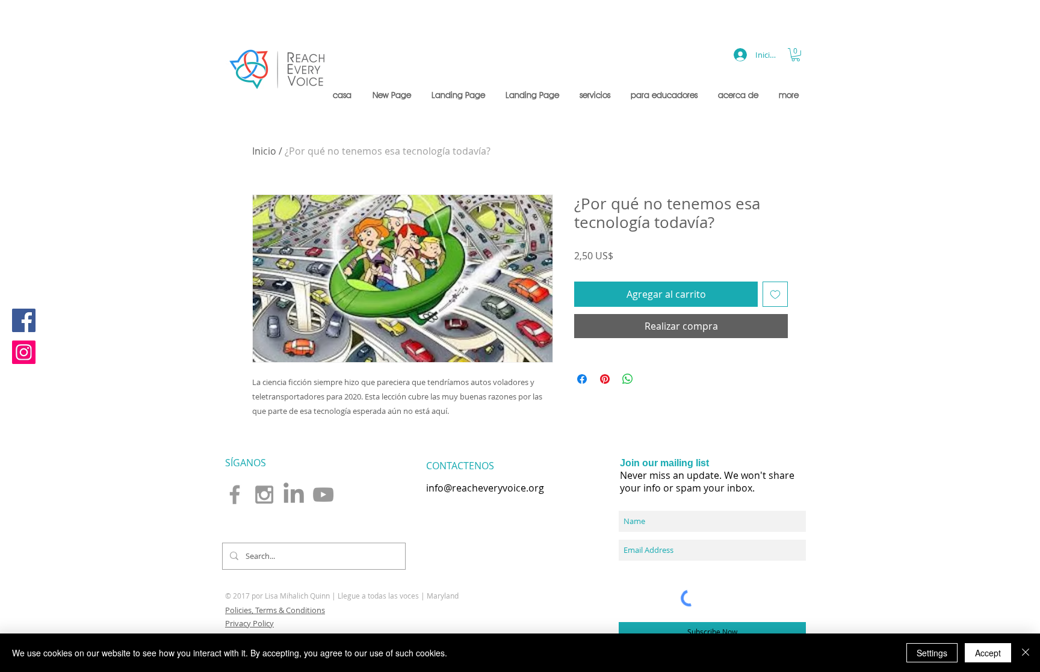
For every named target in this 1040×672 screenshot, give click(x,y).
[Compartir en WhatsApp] (628, 379)
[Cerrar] (1025, 652)
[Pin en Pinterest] (605, 379)
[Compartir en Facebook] (582, 379)
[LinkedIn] (293, 494)
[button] (596, 95)
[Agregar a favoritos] (775, 294)
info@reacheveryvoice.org (485, 488)
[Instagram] (24, 352)
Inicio (264, 151)
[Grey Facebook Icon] (234, 494)
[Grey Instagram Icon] (264, 494)
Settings (932, 653)
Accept (988, 653)
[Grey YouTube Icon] (323, 494)
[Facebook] (24, 320)
